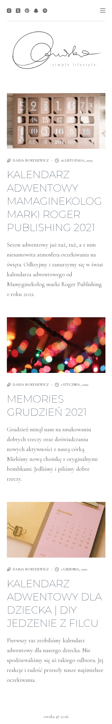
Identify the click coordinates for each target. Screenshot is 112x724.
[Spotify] (45, 10)
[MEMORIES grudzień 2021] (56, 345)
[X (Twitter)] (18, 10)
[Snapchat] (36, 10)
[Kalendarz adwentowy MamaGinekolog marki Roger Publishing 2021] (56, 121)
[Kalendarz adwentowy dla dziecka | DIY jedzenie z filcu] (56, 530)
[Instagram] (9, 10)
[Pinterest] (27, 10)
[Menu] (102, 10)
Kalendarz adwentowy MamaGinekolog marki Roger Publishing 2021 (54, 201)
